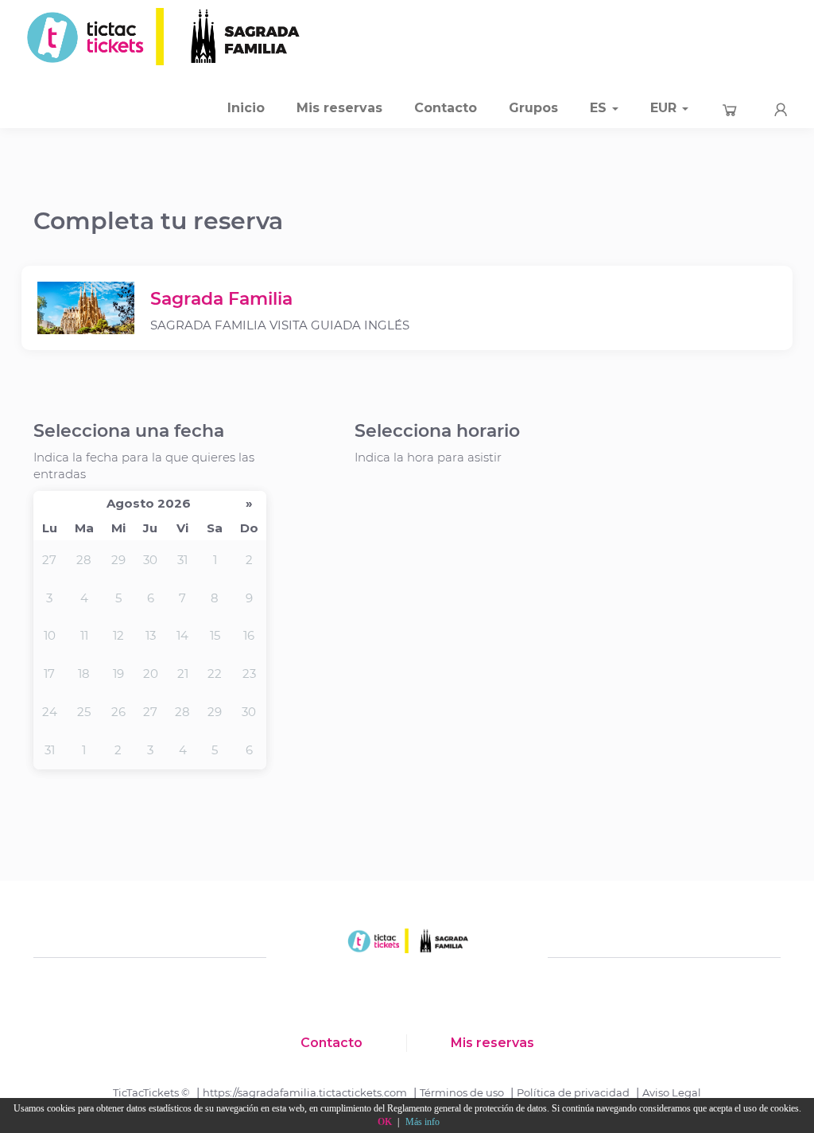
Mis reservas (339, 107)
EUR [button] (665, 107)
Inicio (246, 107)
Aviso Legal (671, 1092)
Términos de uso (462, 1092)
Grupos (533, 107)
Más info (422, 1121)
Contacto (445, 107)
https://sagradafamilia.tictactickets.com (305, 1092)
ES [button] (600, 107)
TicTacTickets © (151, 1092)
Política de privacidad (573, 1092)
